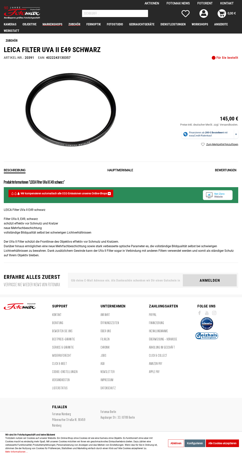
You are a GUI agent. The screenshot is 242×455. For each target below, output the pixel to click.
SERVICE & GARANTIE (63, 347)
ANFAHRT (105, 315)
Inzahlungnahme (158, 331)
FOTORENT (205, 3)
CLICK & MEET (59, 364)
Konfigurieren (195, 443)
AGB (103, 364)
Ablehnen (176, 443)
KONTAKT (227, 3)
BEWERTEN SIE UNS (62, 331)
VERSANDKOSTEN (61, 380)
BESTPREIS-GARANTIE (63, 339)
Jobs (103, 355)
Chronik (105, 347)
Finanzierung (156, 323)
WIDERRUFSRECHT (61, 355)
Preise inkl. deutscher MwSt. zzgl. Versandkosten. (209, 124)
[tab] (15, 170)
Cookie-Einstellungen (65, 372)
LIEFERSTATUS (59, 388)
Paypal (153, 315)
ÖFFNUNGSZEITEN (110, 323)
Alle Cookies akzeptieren (222, 443)
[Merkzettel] (185, 14)
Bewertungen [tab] (225, 170)
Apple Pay (154, 372)
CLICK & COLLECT (158, 355)
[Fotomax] (27, 12)
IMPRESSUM (107, 380)
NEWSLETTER (108, 372)
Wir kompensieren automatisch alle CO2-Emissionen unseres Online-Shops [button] (64, 193)
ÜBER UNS (106, 331)
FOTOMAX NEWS (178, 3)
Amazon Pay (155, 364)
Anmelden (210, 280)
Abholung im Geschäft (162, 347)
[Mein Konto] (203, 14)
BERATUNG (57, 323)
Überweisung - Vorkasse (163, 339)
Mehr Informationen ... (16, 451)
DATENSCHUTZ (108, 388)
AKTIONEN (152, 3)
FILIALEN (105, 339)
